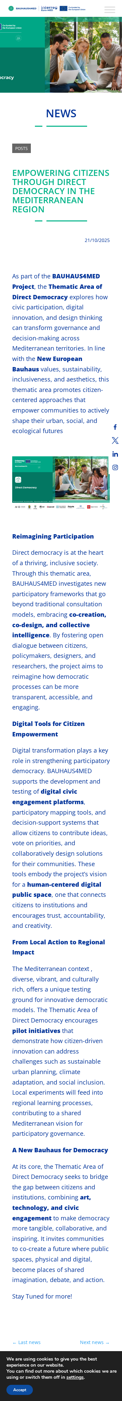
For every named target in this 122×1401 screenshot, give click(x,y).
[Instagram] (115, 467)
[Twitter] (115, 440)
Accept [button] (19, 1390)
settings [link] (75, 1377)
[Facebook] (115, 427)
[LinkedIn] (115, 454)
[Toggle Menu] (109, 9)
